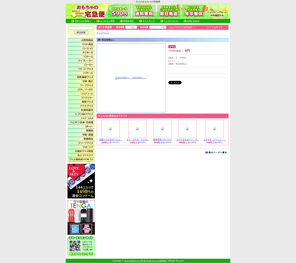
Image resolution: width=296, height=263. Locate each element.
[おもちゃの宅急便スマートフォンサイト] (81, 245)
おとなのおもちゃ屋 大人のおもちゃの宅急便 (145, 261)
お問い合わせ (193, 21)
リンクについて (171, 21)
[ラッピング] (81, 146)
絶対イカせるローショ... (111, 139)
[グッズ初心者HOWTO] (81, 159)
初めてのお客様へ (83, 21)
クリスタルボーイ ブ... (187, 139)
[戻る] (216, 152)
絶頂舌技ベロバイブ (162, 139)
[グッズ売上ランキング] (81, 155)
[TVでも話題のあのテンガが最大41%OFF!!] (81, 217)
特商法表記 (128, 21)
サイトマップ (149, 21)
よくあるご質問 (107, 21)
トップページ (103, 33)
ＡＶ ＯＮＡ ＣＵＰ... (138, 139)
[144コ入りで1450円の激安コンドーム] (81, 181)
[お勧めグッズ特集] (81, 150)
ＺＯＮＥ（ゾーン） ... (215, 139)
